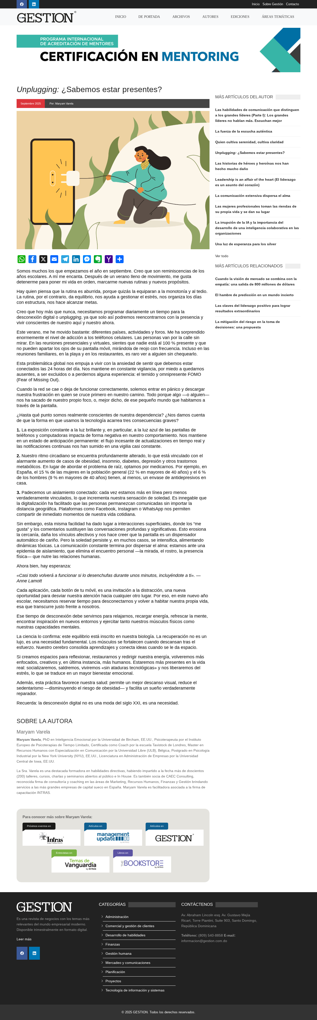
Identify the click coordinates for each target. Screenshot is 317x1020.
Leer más (24, 939)
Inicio (256, 4)
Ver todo (221, 256)
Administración (117, 917)
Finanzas (113, 944)
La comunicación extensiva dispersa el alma (252, 196)
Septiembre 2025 (31, 103)
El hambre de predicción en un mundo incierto (254, 295)
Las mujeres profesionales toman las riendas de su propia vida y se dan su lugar (255, 209)
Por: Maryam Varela (61, 103)
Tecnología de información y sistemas (135, 990)
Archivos (181, 17)
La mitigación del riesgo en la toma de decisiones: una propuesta (247, 324)
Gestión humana (119, 953)
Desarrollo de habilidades (125, 935)
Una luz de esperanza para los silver (245, 244)
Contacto (292, 4)
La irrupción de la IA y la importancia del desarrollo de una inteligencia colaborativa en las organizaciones (257, 227)
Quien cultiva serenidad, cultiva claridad (249, 142)
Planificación (115, 972)
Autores (210, 17)
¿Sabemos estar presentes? (250, 153)
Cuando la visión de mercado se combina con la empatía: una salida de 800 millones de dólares (256, 281)
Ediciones (240, 17)
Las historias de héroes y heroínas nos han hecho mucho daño (252, 166)
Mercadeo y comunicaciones (128, 963)
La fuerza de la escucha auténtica (243, 131)
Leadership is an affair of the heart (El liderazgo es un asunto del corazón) (255, 182)
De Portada (149, 17)
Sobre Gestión (273, 4)
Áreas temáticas (278, 17)
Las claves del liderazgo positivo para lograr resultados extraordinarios (252, 308)
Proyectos (113, 981)
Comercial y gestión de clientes (130, 926)
